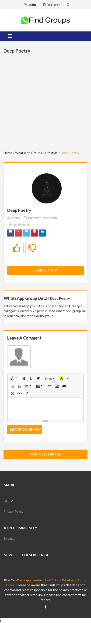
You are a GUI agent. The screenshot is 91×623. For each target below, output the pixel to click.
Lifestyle (51, 153)
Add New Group (45, 454)
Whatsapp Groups (28, 153)
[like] (17, 248)
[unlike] (32, 248)
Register (53, 5)
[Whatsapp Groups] (45, 608)
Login (32, 5)
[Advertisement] (45, 103)
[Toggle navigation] (10, 36)
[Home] (45, 20)
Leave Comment (26, 429)
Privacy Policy (13, 511)
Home (8, 153)
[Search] (69, 5)
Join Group (45, 270)
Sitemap (9, 538)
